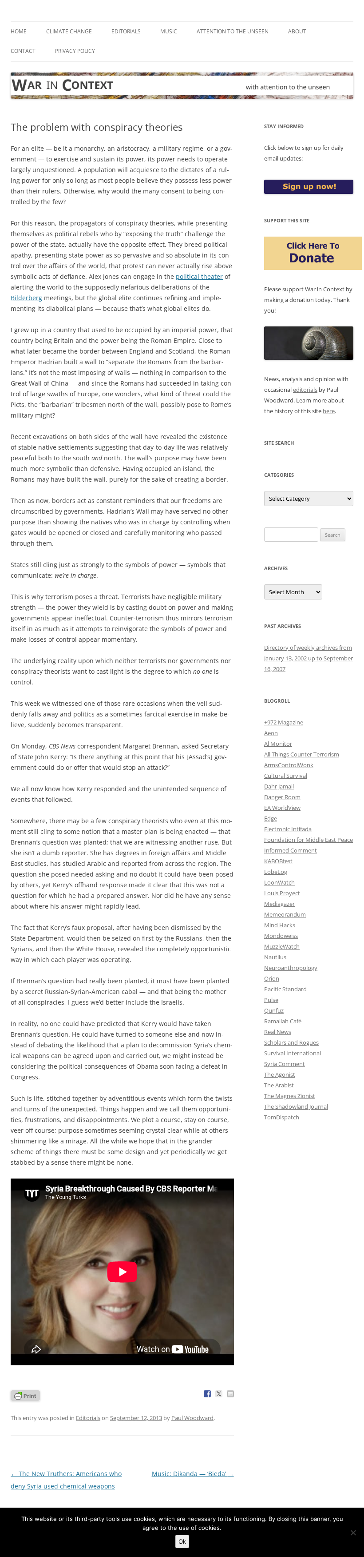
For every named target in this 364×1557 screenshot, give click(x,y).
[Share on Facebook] (207, 1393)
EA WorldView (282, 808)
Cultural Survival (285, 776)
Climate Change (69, 31)
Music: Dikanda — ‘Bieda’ (193, 1473)
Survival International (292, 1053)
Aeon (271, 733)
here (329, 411)
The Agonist (279, 1074)
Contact (23, 51)
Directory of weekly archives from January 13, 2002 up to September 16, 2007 (308, 658)
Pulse (271, 1000)
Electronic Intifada (288, 829)
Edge (270, 818)
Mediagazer (279, 904)
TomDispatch (281, 1117)
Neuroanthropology (290, 968)
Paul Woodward (192, 1418)
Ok (182, 1541)
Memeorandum (285, 914)
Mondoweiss (281, 936)
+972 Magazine (283, 722)
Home (19, 31)
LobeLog (275, 872)
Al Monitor (278, 744)
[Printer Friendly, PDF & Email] (25, 1395)
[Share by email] (230, 1393)
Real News (277, 1032)
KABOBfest (278, 861)
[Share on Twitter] (218, 1393)
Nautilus (275, 957)
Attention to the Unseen (233, 31)
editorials (305, 390)
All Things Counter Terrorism (301, 754)
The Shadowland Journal (296, 1106)
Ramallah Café (282, 1021)
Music (168, 31)
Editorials (126, 31)
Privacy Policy (75, 51)
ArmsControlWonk (288, 765)
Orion (271, 978)
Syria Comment (284, 1064)
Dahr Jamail (279, 786)
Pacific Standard (285, 989)
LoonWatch (279, 882)
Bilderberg (26, 298)
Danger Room (282, 797)
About (297, 31)
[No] (352, 1532)
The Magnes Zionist (289, 1096)
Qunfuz (274, 1010)
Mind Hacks (279, 925)
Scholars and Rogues (291, 1042)
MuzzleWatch (282, 946)
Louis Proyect (282, 893)
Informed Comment (290, 850)
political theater (199, 276)
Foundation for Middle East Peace (308, 840)
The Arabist (279, 1085)
